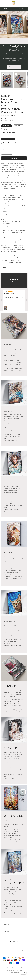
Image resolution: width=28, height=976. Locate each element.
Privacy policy (20, 967)
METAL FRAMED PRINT (9, 133)
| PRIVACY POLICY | (8, 924)
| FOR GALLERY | (7, 935)
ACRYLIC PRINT (7, 129)
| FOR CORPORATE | (8, 931)
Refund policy (12, 967)
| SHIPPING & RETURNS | (9, 928)
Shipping (3, 120)
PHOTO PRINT (6, 126)
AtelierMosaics (13, 965)
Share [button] (4, 267)
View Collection (14, 67)
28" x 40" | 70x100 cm (8, 146)
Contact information (15, 972)
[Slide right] (17, 91)
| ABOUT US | (6, 921)
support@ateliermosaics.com (13, 262)
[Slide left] (10, 91)
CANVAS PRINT (18, 126)
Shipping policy (19, 970)
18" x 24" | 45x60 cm (8, 139)
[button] (3, 3)
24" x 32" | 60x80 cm (8, 142)
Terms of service (10, 970)
